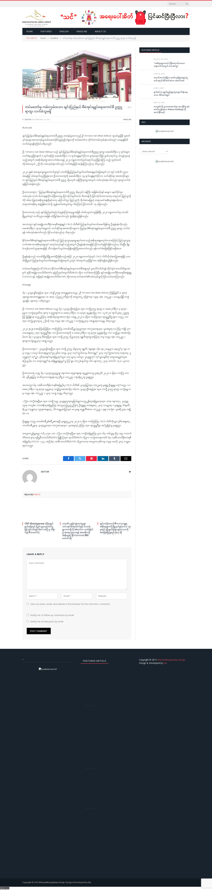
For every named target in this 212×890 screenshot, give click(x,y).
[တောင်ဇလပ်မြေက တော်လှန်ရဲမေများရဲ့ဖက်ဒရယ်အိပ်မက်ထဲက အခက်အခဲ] (145, 77)
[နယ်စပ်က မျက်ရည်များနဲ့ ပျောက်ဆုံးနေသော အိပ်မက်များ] (145, 92)
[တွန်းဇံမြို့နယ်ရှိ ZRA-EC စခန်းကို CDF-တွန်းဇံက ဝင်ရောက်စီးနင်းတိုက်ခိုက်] (90, 776)
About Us (100, 31)
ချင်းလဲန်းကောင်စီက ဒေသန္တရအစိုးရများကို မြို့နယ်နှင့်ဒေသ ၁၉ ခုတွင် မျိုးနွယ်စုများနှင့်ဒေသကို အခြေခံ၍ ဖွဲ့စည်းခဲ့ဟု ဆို (115, 528)
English (64, 31)
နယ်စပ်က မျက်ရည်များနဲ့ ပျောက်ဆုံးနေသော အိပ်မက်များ (170, 93)
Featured (46, 31)
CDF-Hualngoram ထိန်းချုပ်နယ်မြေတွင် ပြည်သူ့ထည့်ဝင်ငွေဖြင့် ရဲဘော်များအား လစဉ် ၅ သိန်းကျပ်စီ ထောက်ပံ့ (40, 528)
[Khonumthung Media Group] (36, 17)
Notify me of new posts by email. (47, 621)
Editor (28, 119)
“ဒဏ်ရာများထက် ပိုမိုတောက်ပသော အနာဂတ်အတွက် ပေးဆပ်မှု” (169, 64)
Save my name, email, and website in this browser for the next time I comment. (70, 604)
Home (29, 31)
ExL (165, 663)
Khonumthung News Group (171, 659)
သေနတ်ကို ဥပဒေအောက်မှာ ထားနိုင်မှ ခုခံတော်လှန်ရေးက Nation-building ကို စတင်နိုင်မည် (171, 109)
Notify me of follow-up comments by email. (52, 615)
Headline (81, 31)
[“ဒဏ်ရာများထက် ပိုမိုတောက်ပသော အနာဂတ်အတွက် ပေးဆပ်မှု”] (145, 63)
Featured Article (150, 50)
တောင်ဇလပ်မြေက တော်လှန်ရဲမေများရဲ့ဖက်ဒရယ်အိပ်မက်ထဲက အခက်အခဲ (171, 79)
